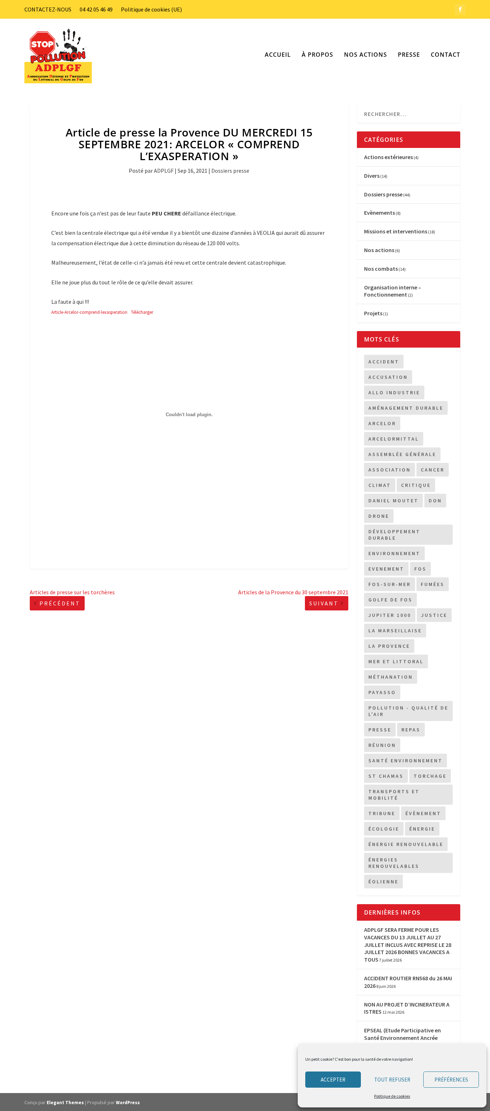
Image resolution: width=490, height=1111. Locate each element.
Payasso (382, 692)
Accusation (388, 377)
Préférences (451, 1079)
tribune (381, 813)
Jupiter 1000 (389, 615)
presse (379, 729)
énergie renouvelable (405, 844)
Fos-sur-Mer (389, 584)
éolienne (383, 881)
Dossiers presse (230, 170)
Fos (420, 569)
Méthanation (390, 677)
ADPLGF (164, 170)
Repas (410, 729)
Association (389, 469)
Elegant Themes (65, 1103)
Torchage (430, 776)
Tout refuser (392, 1079)
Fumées (432, 584)
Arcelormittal (393, 439)
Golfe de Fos (390, 599)
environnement (394, 553)
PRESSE (409, 55)
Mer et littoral (396, 661)
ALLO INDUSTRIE (394, 392)
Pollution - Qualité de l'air (408, 711)
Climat (379, 485)
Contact (445, 55)
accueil (278, 55)
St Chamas (386, 776)
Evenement (386, 569)
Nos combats (381, 268)
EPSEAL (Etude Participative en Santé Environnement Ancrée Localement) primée (402, 1038)
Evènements (379, 212)
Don (435, 500)
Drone (378, 516)
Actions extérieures (388, 157)
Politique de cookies (392, 1096)
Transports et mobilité (394, 794)
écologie (383, 829)
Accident (383, 361)
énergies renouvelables (393, 862)
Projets (373, 313)
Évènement (423, 813)
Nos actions (365, 55)
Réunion (382, 745)
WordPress (128, 1103)
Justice (434, 615)
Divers (372, 175)
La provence (389, 646)
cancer (432, 469)
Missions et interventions (395, 231)
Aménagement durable (405, 408)
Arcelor (382, 423)
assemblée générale (402, 454)
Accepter (333, 1079)
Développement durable (394, 534)
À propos (317, 55)
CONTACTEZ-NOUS (47, 9)
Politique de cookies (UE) (151, 9)
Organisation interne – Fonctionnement (392, 291)
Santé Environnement (405, 760)
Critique (416, 485)
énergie (422, 829)
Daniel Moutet (393, 500)
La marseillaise (395, 630)
